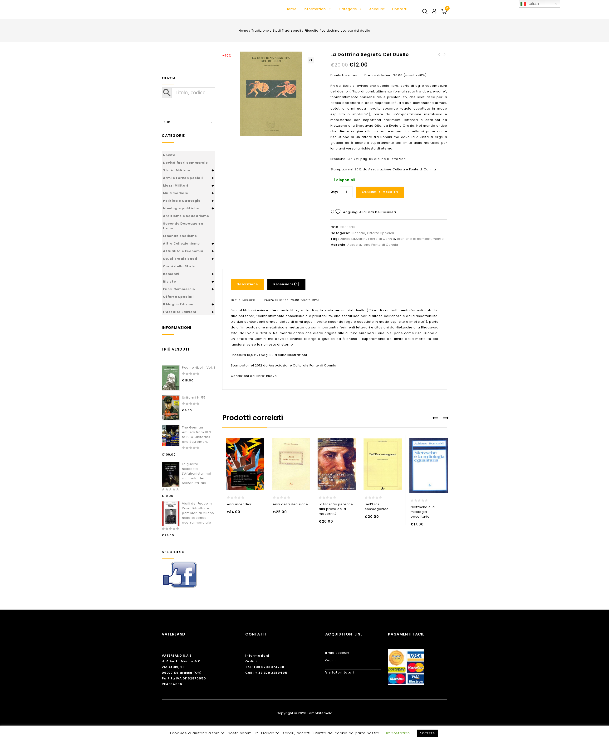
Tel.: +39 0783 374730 (264, 667)
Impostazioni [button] (398, 733)
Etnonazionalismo (180, 236)
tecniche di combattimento (420, 238)
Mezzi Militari (175, 185)
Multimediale (175, 193)
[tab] (249, 284)
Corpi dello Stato (179, 266)
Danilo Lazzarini (353, 238)
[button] (311, 60)
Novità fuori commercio (185, 162)
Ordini (251, 661)
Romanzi (171, 274)
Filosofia (312, 31)
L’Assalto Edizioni (179, 312)
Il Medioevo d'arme (444, 57)
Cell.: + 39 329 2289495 (266, 672)
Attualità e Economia (183, 251)
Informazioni (315, 9)
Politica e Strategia (182, 200)
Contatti (400, 9)
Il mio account (337, 652)
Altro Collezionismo (181, 243)
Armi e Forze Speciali (183, 178)
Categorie (348, 9)
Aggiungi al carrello (380, 192)
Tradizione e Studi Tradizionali (276, 31)
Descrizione (247, 284)
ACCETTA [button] (427, 733)
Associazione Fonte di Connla (372, 244)
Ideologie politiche (181, 208)
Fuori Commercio (179, 289)
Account (377, 9)
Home (291, 9)
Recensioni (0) (286, 284)
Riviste (169, 281)
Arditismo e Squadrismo (186, 216)
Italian (532, 3)
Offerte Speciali (380, 233)
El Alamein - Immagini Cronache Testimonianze (439, 60)
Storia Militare (177, 170)
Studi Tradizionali (180, 258)
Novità (169, 155)
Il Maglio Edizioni (178, 304)
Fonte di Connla (381, 238)
